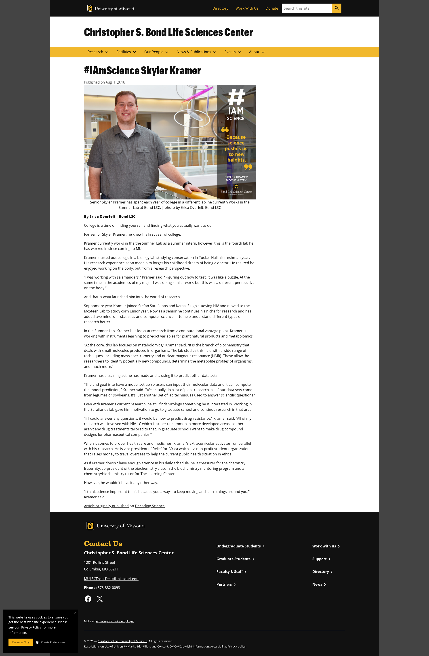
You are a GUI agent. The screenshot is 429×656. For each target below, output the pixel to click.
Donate (272, 8)
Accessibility (218, 646)
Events (233, 52)
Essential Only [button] (20, 642)
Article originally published (106, 505)
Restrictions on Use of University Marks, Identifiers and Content (126, 646)
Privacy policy (236, 646)
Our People (157, 52)
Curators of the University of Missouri (122, 641)
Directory (220, 8)
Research (98, 52)
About (257, 52)
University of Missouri (114, 9)
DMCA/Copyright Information (189, 646)
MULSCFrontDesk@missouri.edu (111, 578)
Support (322, 559)
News (320, 584)
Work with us (326, 546)
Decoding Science (150, 505)
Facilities (127, 52)
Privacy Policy (31, 627)
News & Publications (197, 52)
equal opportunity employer (115, 621)
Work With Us (247, 8)
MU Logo (90, 8)
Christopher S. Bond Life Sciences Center (168, 31)
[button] (50, 642)
